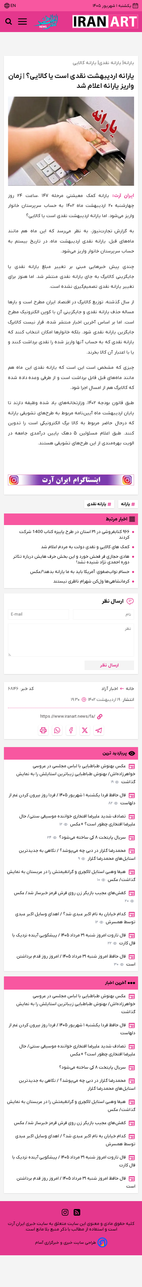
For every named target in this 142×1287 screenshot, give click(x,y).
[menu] (22, 21)
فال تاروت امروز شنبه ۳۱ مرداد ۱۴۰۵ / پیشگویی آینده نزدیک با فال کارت (73, 939)
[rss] (77, 1212)
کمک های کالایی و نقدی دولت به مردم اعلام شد (85, 547)
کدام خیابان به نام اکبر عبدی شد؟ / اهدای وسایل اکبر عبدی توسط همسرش (75, 918)
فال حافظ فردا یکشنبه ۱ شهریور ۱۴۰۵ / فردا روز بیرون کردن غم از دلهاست (72, 799)
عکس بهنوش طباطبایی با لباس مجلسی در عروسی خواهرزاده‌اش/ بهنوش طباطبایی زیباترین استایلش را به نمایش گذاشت (75, 774)
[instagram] (65, 1212)
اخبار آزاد (109, 689)
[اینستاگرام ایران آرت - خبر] (71, 479)
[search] (8, 21)
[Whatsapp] (57, 730)
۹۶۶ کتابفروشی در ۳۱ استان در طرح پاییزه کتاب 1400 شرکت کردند (74, 534)
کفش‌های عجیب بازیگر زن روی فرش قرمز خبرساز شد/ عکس (71, 897)
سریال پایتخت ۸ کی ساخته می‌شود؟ (86, 837)
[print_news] (43, 730)
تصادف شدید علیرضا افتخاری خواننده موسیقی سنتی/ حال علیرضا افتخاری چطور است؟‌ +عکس (77, 820)
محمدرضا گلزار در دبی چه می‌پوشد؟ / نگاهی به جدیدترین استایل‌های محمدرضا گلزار (77, 854)
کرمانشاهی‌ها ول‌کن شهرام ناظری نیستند (91, 581)
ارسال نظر (109, 665)
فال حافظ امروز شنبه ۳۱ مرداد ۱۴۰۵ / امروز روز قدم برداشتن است (76, 960)
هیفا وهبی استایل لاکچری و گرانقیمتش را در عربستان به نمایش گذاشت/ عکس (71, 876)
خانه (130, 689)
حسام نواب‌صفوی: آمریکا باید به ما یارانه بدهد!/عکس (79, 572)
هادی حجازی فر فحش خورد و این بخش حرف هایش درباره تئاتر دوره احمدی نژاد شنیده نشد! (71, 559)
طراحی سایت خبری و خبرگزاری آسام (65, 1242)
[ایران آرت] (105, 21)
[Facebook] (71, 730)
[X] (85, 730)
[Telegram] (99, 730)
